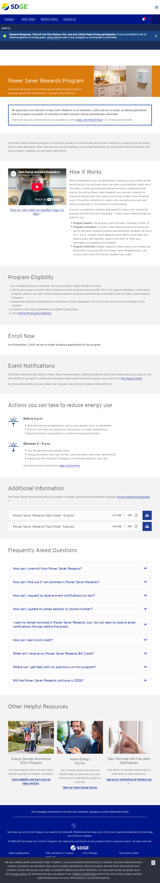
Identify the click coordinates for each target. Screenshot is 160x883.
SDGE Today (28, 19)
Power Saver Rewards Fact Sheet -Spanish (80, 526)
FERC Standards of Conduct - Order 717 (60, 855)
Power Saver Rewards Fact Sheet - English (80, 515)
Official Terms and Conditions (34, 313)
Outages (9, 19)
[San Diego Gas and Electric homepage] (15, 9)
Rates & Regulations (19, 853)
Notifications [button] (142, 17)
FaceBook (67, 825)
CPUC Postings (89, 853)
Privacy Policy (19, 873)
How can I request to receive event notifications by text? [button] (54, 595)
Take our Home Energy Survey (80, 787)
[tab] (80, 568)
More (77, 36)
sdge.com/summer (69, 465)
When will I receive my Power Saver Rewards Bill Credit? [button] (53, 653)
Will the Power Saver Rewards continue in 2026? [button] (48, 680)
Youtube (92, 825)
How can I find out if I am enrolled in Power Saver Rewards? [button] (56, 582)
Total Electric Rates (129, 853)
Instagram (86, 825)
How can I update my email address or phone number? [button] (53, 609)
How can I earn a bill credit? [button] (33, 640)
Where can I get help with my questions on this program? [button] (54, 667)
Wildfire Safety (49, 19)
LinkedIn (80, 825)
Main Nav (156, 7)
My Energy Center (132, 378)
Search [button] (155, 19)
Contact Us (69, 19)
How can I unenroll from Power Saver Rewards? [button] (47, 568)
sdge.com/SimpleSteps (89, 119)
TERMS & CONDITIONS (84, 873)
